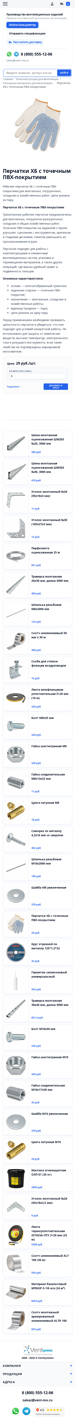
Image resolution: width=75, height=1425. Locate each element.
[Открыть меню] (5, 3)
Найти (64, 73)
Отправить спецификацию (27, 33)
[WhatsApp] (9, 54)
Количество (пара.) (20, 371)
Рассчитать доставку (27, 42)
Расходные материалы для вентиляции (27, 83)
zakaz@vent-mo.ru (17, 60)
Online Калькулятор (22, 25)
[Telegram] (16, 54)
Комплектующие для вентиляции (37, 79)
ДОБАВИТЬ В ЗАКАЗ (55, 386)
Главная (8, 79)
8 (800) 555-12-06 (36, 54)
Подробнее (13, 386)
